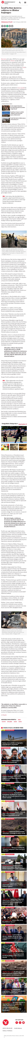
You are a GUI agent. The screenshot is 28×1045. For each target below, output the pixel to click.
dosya (20, 721)
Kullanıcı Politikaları (7, 1030)
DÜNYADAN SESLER (10, 730)
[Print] (12, 26)
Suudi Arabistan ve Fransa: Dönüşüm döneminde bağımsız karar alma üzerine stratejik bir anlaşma (14, 778)
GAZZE (15, 721)
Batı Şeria (3, 59)
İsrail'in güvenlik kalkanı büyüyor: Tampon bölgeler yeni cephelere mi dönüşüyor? (13, 973)
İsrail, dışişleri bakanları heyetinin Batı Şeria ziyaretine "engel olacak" (18, 107)
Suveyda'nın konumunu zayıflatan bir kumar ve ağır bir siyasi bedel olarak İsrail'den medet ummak (13, 795)
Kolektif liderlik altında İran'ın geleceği (11, 761)
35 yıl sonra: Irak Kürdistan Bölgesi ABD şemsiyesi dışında (13, 956)
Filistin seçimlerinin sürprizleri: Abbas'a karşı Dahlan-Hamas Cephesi (12, 885)
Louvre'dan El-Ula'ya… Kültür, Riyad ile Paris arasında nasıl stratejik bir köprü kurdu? (12, 937)
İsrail (23, 67)
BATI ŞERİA (9, 721)
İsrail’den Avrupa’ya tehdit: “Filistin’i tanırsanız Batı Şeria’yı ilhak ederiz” (17, 114)
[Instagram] (23, 1022)
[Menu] (25, 2)
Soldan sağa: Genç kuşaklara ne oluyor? (12, 921)
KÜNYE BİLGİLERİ (7, 1028)
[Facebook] (16, 1022)
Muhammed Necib (7, 22)
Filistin (12, 60)
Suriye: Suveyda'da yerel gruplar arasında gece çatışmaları (12, 743)
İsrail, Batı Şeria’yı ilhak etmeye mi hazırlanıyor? (18, 119)
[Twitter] (20, 1022)
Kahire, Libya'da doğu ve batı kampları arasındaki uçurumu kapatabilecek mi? (13, 814)
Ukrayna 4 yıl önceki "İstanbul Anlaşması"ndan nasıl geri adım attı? (13, 849)
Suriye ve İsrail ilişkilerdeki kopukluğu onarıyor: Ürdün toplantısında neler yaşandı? (13, 867)
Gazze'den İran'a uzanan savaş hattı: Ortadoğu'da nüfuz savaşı (13, 832)
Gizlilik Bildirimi (18, 1028)
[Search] (19, 2)
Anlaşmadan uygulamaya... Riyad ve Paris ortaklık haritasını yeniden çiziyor (13, 991)
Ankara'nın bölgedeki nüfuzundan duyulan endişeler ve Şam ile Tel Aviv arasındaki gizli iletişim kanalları (13, 902)
